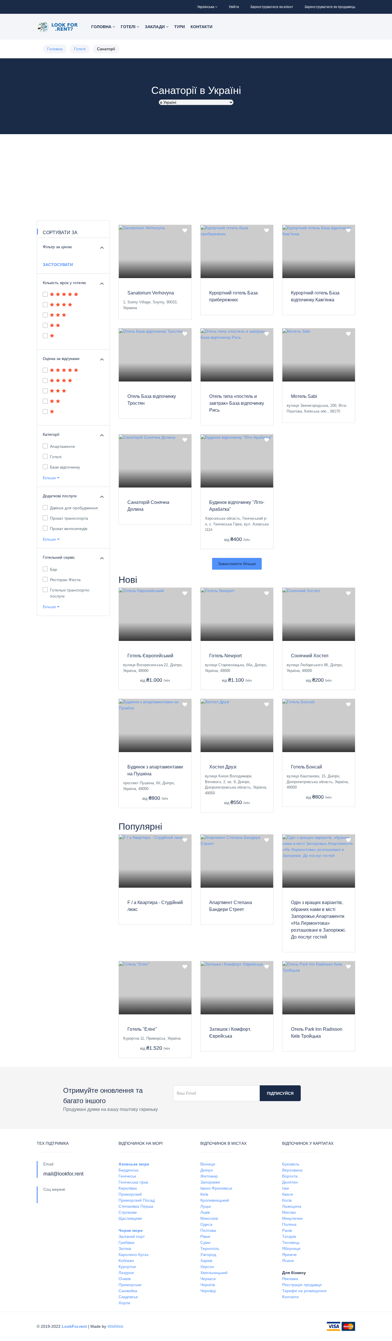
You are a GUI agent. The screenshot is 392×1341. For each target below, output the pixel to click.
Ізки (285, 1188)
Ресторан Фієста (65, 579)
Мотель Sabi (304, 396)
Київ (204, 1194)
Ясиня (288, 1260)
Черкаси (208, 1278)
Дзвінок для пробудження (74, 508)
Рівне (205, 1236)
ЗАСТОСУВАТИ (58, 264)
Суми (205, 1242)
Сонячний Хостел (309, 655)
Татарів (289, 1236)
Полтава (208, 1230)
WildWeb (115, 1326)
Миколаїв (209, 1218)
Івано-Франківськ (216, 1188)
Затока (125, 1248)
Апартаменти (62, 446)
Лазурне (126, 1272)
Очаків (125, 1278)
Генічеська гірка (133, 1182)
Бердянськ (128, 1170)
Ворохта (290, 1176)
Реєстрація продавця (302, 1284)
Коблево (126, 1260)
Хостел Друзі (222, 766)
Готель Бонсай (306, 766)
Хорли (124, 1302)
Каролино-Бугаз (133, 1254)
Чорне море (131, 1230)
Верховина (292, 1170)
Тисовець (291, 1242)
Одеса (206, 1224)
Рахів (287, 1230)
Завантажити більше (237, 563)
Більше (50, 477)
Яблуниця (291, 1248)
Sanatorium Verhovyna (150, 292)
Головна (101, 26)
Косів (287, 1200)
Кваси (287, 1194)
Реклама (290, 1278)
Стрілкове (128, 1212)
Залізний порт (132, 1236)
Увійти (234, 7)
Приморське (130, 1284)
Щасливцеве (130, 1218)
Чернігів (207, 1284)
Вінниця (207, 1164)
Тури (179, 26)
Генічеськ (127, 1176)
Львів (205, 1212)
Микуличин (292, 1218)
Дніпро (206, 1170)
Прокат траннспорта (69, 518)
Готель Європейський (150, 655)
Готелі (129, 26)
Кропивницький (214, 1200)
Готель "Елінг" (142, 1029)
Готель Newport (225, 655)
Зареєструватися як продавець (329, 7)
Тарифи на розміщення (304, 1290)
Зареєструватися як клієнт (271, 7)
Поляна (289, 1224)
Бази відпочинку (65, 467)
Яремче (289, 1254)
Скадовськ (128, 1296)
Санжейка (128, 1290)
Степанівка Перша (136, 1206)
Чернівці (208, 1290)
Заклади (155, 26)
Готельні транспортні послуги (69, 593)
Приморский (130, 1194)
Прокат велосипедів (68, 528)
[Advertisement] (196, 177)
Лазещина (291, 1206)
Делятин (290, 1182)
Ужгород (208, 1254)
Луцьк (205, 1206)
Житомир (209, 1176)
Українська (205, 7)
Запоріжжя (210, 1182)
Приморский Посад (137, 1200)
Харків (206, 1260)
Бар (53, 569)
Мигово (289, 1212)
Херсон (207, 1266)
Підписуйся (280, 1093)
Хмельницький (214, 1272)
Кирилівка (128, 1188)
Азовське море (134, 1164)
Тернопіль (209, 1248)
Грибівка (126, 1242)
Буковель (290, 1164)
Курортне (127, 1266)
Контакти (201, 26)
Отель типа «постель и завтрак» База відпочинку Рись (236, 403)
